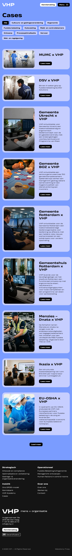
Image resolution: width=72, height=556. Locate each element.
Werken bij (42, 490)
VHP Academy (9, 493)
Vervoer (44, 33)
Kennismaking (48, 5)
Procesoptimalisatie (26, 33)
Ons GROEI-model (10, 487)
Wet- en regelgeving (13, 38)
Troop (67, 549)
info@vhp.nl (7, 524)
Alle (5, 23)
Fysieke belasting (12, 28)
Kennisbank (7, 490)
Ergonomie (52, 23)
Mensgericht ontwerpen (49, 474)
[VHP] (8, 4)
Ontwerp (8, 33)
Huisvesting (30, 28)
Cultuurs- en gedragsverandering (27, 23)
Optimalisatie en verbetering (15, 474)
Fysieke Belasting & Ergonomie (52, 471)
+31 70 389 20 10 (11, 522)
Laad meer (36, 444)
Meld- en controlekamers (52, 28)
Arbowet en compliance (13, 471)
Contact (41, 493)
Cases (5, 496)
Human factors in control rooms (53, 477)
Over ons (42, 487)
